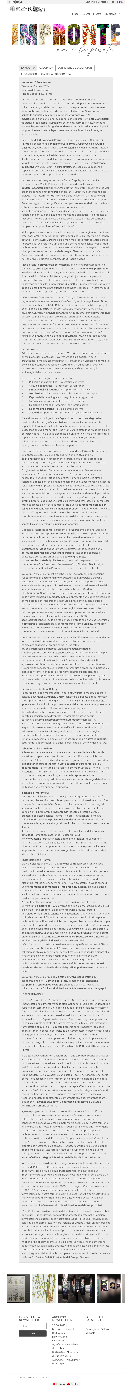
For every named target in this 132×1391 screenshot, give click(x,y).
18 (81, 1305)
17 (79, 1305)
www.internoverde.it (38, 838)
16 (77, 1305)
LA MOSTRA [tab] (28, 67)
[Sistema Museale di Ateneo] (28, 16)
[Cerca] (120, 14)
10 (65, 1305)
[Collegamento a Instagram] (13, 2)
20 (85, 1305)
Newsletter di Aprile (63, 1329)
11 (67, 1305)
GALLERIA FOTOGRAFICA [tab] (56, 74)
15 (75, 1305)
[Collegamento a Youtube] (17, 2)
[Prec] (12, 1288)
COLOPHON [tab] (46, 67)
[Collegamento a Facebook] (10, 2)
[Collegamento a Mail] (21, 2)
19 (83, 1305)
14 (73, 1305)
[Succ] (119, 1288)
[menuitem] (90, 2)
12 (69, 1305)
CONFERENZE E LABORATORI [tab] (75, 67)
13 (71, 1305)
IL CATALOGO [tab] (29, 74)
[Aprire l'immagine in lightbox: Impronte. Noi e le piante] (27, 1300)
